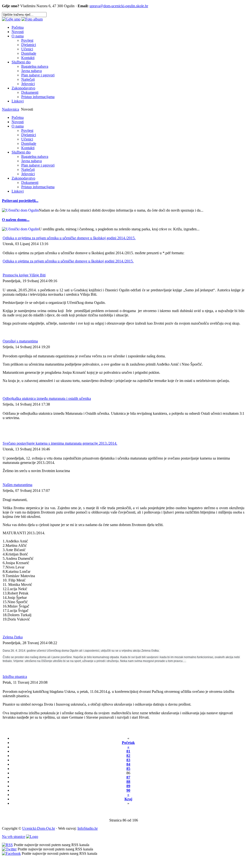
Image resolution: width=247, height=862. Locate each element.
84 (128, 764)
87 (128, 777)
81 (128, 751)
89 (128, 786)
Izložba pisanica (15, 677)
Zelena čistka (13, 637)
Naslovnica (10, 109)
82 (128, 756)
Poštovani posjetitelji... (20, 201)
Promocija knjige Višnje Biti (24, 275)
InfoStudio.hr (87, 828)
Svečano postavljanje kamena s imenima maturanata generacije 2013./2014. (60, 443)
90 (128, 790)
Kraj (128, 799)
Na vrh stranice (13, 837)
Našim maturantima (17, 485)
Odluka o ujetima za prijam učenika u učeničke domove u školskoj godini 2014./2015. (68, 261)
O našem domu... (15, 220)
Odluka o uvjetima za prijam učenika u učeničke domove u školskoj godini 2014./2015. (69, 238)
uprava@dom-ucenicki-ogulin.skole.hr (118, 6)
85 (128, 769)
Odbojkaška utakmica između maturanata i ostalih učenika (47, 398)
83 (128, 760)
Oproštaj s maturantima (20, 341)
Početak (128, 743)
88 (128, 782)
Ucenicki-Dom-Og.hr (38, 828)
